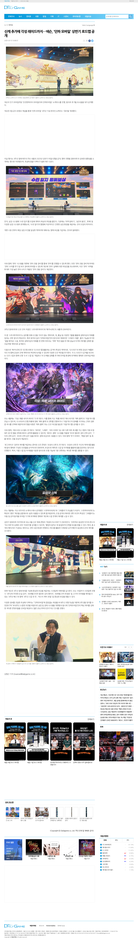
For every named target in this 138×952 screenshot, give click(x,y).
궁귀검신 (8, 853)
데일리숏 (88, 16)
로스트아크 (105, 867)
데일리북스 (33, 859)
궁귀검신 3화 (69, 856)
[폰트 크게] (87, 41)
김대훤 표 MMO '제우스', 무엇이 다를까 (106, 665)
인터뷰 (28, 16)
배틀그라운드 (105, 856)
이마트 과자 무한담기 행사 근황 (27, 819)
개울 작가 (87, 859)
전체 (105, 840)
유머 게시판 (9, 802)
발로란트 (104, 853)
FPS (128, 840)
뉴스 (20, 16)
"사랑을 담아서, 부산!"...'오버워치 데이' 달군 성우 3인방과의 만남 (111, 581)
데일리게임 (7, 1)
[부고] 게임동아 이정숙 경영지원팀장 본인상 (112, 609)
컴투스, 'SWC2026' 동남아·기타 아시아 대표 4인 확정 (117, 703)
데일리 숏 (8, 719)
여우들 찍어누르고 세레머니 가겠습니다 (60, 763)
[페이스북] (89, 41)
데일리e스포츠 (14, 1)
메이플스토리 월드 (106, 870)
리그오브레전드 (106, 844)
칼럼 (44, 16)
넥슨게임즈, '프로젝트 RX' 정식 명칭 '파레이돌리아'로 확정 (117, 695)
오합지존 (8, 851)
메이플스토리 (105, 847)
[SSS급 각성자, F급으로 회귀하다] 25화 (87, 856)
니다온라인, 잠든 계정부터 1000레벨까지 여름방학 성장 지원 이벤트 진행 (117, 712)
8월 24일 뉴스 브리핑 (11, 762)
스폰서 (66, 16)
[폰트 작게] (84, 41)
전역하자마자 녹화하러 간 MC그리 (12, 819)
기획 (52, 16)
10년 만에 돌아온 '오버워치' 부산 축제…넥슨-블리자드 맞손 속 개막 (111, 588)
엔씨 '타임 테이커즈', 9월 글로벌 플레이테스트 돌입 (116, 700)
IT (58, 16)
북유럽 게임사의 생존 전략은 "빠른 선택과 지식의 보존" (117, 709)
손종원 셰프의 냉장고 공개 (71, 819)
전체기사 (11, 16)
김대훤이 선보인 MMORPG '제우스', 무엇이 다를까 (111, 602)
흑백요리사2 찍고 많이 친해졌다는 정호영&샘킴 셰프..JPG (56, 820)
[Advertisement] (32, 134)
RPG (116, 840)
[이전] (128, 647)
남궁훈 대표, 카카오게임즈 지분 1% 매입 (125, 682)
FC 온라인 (104, 850)
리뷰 (37, 16)
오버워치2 (104, 858)
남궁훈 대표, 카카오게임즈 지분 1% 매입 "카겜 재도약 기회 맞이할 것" (117, 717)
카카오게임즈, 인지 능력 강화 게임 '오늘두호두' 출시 (116, 698)
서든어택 (104, 864)
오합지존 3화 (51, 856)
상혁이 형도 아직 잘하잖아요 (82, 762)
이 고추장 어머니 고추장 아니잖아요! (41, 819)
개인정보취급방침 (50, 925)
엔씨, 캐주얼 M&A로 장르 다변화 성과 (124, 665)
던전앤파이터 (105, 861)
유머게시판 (77, 16)
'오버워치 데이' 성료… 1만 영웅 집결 (107, 682)
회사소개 (131, 1)
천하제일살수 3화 (33, 856)
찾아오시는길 (61, 925)
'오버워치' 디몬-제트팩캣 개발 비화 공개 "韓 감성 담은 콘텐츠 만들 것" (112, 574)
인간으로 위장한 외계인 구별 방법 (86, 819)
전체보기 (90, 719)
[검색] (130, 16)
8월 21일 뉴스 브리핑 (34, 762)
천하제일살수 (9, 848)
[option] (116, 667)
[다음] (131, 647)
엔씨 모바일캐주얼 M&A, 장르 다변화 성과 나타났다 (112, 595)
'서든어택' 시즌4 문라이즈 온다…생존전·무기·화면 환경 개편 (117, 706)
